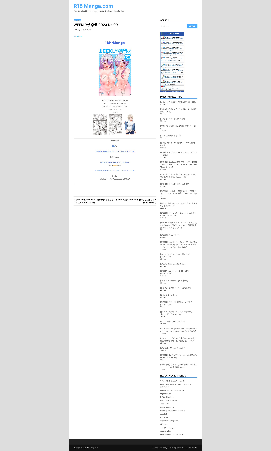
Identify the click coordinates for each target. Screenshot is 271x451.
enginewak (164, 404)
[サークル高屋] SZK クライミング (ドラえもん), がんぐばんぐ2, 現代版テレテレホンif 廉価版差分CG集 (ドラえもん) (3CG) (178, 225)
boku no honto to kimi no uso (172, 434)
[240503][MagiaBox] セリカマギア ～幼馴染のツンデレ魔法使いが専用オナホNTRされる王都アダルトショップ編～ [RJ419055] (178, 244)
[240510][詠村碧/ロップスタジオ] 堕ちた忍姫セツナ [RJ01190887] (178, 204)
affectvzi (163, 424)
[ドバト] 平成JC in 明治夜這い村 (172, 321)
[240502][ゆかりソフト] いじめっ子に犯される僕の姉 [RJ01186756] (178, 356)
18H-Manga (77, 20)
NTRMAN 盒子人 (166, 397)
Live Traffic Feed (172, 33)
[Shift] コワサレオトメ (169, 295)
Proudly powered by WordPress (164, 448)
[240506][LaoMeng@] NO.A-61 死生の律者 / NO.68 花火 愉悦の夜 (177, 214)
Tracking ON (178, 91)
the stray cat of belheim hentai (172, 411)
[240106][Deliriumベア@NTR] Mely (174, 281)
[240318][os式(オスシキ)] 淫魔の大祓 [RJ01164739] (174, 255)
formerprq (164, 417)
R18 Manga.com (93, 6)
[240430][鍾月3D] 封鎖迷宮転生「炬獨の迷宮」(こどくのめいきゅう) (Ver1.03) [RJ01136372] (178, 330)
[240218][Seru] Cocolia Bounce (173, 264)
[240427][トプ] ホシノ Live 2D (172, 348)
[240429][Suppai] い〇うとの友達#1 (174, 184)
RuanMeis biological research (172, 390)
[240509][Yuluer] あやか (170, 235)
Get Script (165, 91)
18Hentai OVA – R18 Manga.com (169, 77)
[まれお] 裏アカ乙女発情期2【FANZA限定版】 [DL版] (178, 144)
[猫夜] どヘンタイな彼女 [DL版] (172, 119)
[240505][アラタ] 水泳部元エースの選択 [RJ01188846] (176, 303)
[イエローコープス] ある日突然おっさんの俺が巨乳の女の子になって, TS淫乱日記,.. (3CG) (178, 339)
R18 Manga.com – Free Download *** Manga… (171, 49)
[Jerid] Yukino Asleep (168, 400)
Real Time (171, 91)
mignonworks (165, 394)
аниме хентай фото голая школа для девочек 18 (175, 385)
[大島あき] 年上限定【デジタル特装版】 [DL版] (178, 102)
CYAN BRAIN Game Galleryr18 (172, 381)
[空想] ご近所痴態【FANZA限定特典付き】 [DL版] (178, 127)
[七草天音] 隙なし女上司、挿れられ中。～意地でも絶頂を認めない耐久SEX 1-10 (178, 175)
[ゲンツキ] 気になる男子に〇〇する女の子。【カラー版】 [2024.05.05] (177, 313)
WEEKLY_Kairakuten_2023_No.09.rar (114, 162)
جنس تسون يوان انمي (168, 427)
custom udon (165, 431)
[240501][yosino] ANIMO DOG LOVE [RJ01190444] (174, 272)
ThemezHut (193, 448)
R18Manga (77, 30)
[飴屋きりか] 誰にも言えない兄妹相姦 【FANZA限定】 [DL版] (178, 110)
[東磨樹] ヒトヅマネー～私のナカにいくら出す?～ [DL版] (178, 153)
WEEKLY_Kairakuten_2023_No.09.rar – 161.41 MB (114, 151)
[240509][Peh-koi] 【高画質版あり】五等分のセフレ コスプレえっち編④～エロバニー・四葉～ (178, 193)
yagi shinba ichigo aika (169, 421)
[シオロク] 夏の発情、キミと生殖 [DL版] (175, 288)
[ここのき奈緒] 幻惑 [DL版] (170, 136)
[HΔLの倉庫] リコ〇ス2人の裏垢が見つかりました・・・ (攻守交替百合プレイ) (178, 366)
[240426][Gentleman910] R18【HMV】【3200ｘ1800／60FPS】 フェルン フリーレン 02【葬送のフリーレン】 (178, 164)
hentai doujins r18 (167, 407)
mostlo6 (163, 414)
